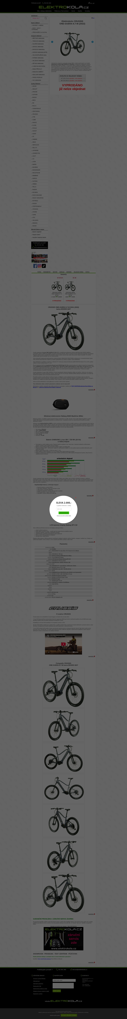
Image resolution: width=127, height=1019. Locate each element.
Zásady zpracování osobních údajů (64, 515)
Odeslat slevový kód (64, 512)
